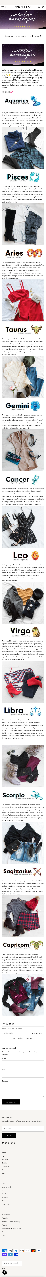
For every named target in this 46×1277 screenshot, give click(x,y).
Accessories (6, 1170)
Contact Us (5, 1204)
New (3, 1156)
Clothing (5, 1163)
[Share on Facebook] (10, 1024)
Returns (4, 1201)
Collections (5, 1166)
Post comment (11, 1102)
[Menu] (2, 7)
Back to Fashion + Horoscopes (23, 1038)
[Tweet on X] (7, 1024)
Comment (5, 1081)
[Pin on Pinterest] (13, 1024)
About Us (5, 1218)
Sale (3, 1173)
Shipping (5, 1197)
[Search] (7, 7)
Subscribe (9, 1136)
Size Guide (5, 1194)
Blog (3, 1232)
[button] (4, 1272)
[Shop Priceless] (23, 7)
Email (3, 1070)
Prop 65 (4, 1225)
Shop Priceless (10, 1269)
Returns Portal (6, 1187)
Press (3, 1235)
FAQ (3, 1190)
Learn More (32, 2)
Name (4, 1058)
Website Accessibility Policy (11, 1221)
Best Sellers (5, 1159)
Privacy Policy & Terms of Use (11, 1228)
